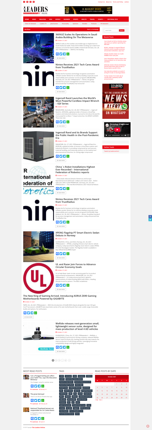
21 (112, 394)
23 (121, 394)
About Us (109, 2)
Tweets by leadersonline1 (111, 151)
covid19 (62, 379)
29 (116, 397)
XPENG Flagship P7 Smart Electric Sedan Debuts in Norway (77, 234)
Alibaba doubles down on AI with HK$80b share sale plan (114, 54)
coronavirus (81, 376)
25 (97, 397)
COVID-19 (89, 376)
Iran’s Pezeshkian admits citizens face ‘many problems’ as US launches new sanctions (115, 60)
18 (97, 394)
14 (112, 391)
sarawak (62, 408)
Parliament (62, 402)
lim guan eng (87, 393)
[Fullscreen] (128, 135)
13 (107, 391)
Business (67, 19)
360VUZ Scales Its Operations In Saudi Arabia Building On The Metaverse (76, 36)
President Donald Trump (79, 405)
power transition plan (65, 405)
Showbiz (84, 23)
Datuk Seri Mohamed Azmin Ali (82, 382)
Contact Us (101, 2)
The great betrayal (37, 394)
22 (116, 394)
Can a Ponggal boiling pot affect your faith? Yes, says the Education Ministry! (43, 378)
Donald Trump (63, 387)
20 (107, 394)
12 (102, 391)
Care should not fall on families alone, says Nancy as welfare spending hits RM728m (115, 42)
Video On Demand (30, 23)
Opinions (75, 23)
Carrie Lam (68, 376)
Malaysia (42, 19)
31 (126, 397)
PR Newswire (104, 23)
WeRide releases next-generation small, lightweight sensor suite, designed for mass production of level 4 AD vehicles (77, 326)
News (34, 19)
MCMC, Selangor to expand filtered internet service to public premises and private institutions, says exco (114, 49)
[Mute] (125, 135)
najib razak (62, 399)
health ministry (68, 390)
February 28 (44, 403)
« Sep (96, 400)
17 (126, 391)
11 (97, 391)
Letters (126, 2)
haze (61, 390)
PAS (69, 402)
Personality (65, 23)
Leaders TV (43, 23)
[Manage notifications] (147, 426)
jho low (80, 393)
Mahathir (68, 396)
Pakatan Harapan (82, 399)
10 (126, 387)
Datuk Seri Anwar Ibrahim (66, 382)
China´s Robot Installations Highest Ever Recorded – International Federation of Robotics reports (75, 169)
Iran (75, 393)
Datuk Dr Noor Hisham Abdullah (74, 379)
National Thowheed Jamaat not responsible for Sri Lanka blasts (42, 409)
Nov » (100, 400)
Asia (50, 19)
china (74, 376)
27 (107, 397)
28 (112, 397)
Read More (61, 58)
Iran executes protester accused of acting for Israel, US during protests (114, 72)
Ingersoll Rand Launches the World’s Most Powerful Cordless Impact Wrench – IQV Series (77, 101)
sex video (69, 408)
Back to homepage (92, 29)
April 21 (43, 421)
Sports (75, 19)
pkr (73, 402)
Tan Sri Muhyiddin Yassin (76, 411)
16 (121, 391)
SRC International (85, 408)
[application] (117, 129)
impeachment (63, 393)
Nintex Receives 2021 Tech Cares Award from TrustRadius (77, 66)
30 (121, 397)
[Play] (106, 135)
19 (102, 394)
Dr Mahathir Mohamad (75, 387)
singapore (76, 408)
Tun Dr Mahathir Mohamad (66, 414)
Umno (77, 414)
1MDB (61, 376)
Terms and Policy (118, 2)
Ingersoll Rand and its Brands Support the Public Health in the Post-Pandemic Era (77, 135)
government (86, 387)
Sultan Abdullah (64, 411)
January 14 (43, 389)
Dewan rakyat (79, 385)
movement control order (85, 396)
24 (126, 394)
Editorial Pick (112, 19)
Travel (92, 19)
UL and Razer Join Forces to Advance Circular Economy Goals (76, 266)
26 (102, 397)
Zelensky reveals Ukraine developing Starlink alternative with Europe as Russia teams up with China (115, 66)
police (77, 402)
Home (27, 19)
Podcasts (94, 23)
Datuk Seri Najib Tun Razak (66, 385)
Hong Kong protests (87, 390)
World (57, 19)
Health (83, 19)
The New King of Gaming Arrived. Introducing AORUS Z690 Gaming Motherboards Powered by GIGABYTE (59, 297)
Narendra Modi (71, 399)
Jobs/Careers (54, 23)
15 (116, 391)
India (70, 393)
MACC (61, 396)
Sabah (88, 405)
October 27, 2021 (62, 40)
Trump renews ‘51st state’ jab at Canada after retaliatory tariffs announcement (113, 77)
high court (77, 390)
